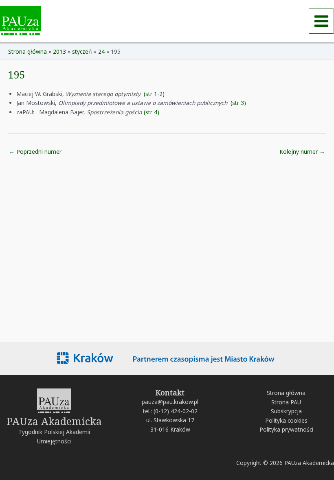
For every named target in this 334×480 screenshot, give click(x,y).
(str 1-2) (154, 94)
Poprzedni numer (35, 151)
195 (16, 74)
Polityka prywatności (286, 429)
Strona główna (286, 393)
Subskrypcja (286, 411)
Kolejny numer (302, 151)
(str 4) (151, 112)
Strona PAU (286, 402)
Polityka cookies (286, 420)
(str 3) (238, 103)
